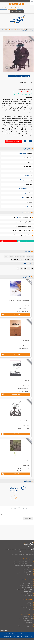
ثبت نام (19, 7)
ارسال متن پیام (28, 518)
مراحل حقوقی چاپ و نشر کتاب (26, 587)
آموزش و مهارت (29, 602)
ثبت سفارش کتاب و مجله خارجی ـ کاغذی (23, 561)
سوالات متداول (14, 633)
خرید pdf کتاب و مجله (27, 575)
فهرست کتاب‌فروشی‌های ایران (26, 618)
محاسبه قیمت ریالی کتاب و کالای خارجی (23, 565)
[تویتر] (10, 4)
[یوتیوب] (13, 4)
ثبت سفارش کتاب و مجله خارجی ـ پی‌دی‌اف (23, 563)
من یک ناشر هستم (28, 591)
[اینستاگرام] (19, 4)
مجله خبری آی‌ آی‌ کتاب (27, 599)
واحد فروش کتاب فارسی (27, 614)
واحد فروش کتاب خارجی (27, 559)
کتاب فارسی (20, 29)
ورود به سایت (11, 7)
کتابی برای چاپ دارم (28, 582)
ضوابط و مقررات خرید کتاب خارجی (25, 573)
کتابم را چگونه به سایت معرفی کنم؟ (24, 626)
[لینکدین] (16, 4)
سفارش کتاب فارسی (28, 616)
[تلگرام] (23, 4)
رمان (7, 29)
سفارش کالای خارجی (28, 571)
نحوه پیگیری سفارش (28, 569)
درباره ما (21, 633)
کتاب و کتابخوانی (29, 609)
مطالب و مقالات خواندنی (27, 607)
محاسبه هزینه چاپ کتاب (27, 583)
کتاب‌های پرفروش (28, 620)
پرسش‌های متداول (28, 567)
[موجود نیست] (17, 54)
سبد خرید (3, 7)
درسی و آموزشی (29, 622)
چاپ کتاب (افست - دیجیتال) (26, 593)
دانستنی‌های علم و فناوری (27, 606)
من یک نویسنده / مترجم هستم (25, 585)
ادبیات (13, 29)
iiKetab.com (28, 636)
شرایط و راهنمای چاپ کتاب (26, 595)
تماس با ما (7, 633)
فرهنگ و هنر (30, 604)
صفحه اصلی (29, 29)
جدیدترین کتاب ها (28, 624)
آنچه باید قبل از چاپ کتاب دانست (25, 589)
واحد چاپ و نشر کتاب (28, 579)
